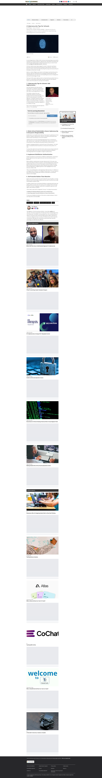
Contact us (29, 770)
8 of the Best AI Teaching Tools (68, 128)
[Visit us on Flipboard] (66, 1)
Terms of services (41, 121)
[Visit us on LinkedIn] (68, 1)
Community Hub (44, 19)
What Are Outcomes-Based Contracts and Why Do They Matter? (67, 136)
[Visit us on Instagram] (63, 1)
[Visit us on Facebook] (60, 1)
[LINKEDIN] (36, 208)
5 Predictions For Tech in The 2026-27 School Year (68, 125)
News (30, 4)
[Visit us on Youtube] (65, 1)
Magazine (52, 19)
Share (29, 57)
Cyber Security (38, 23)
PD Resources (59, 4)
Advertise (58, 19)
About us (64, 768)
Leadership (48, 4)
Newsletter (56, 57)
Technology (28, 23)
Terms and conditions (31, 766)
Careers (40, 768)
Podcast (65, 4)
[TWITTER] (32, 208)
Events (53, 4)
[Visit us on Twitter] (61, 1)
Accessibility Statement (43, 770)
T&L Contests (65, 19)
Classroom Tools (41, 4)
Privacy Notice (32, 122)
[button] (75, 1)
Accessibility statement (31, 768)
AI (71, 19)
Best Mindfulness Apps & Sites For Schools (68, 121)
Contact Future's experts (43, 766)
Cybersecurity (30, 202)
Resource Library (35, 19)
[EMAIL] (38, 208)
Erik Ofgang (30, 27)
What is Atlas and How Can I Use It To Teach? (67, 132)
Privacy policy (53, 766)
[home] (26, 4)
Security (33, 23)
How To (34, 4)
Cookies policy (65, 766)
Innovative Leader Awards (45, 202)
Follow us (50, 57)
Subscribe (71, 4)
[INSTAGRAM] (34, 208)
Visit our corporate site (66, 758)
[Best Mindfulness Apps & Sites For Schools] (68, 118)
